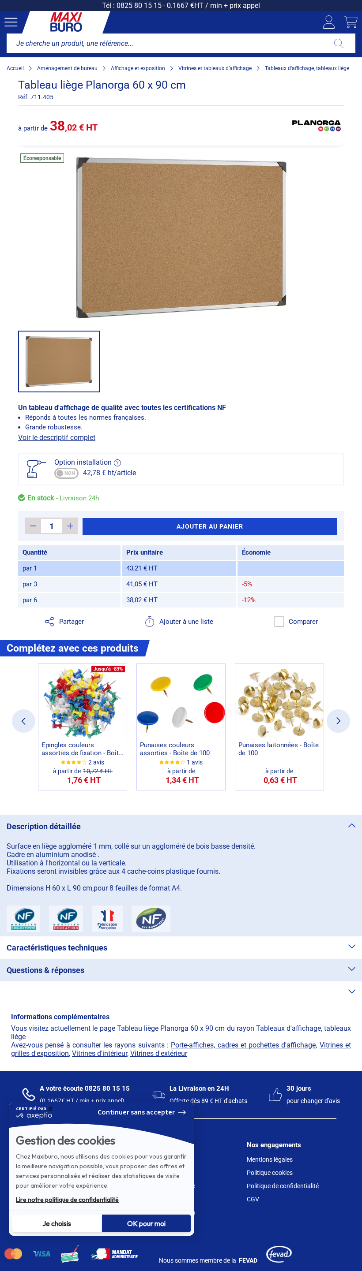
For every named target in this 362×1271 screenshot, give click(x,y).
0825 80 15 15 (139, 5)
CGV (253, 1199)
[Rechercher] (339, 43)
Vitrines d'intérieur (99, 1053)
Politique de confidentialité (283, 1185)
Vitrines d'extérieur (158, 1053)
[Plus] (70, 526)
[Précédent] (23, 721)
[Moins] (33, 526)
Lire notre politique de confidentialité (67, 1200)
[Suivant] (338, 721)
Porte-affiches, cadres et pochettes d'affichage (243, 1045)
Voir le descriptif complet (56, 437)
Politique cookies (270, 1172)
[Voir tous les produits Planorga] (316, 125)
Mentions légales (270, 1159)
